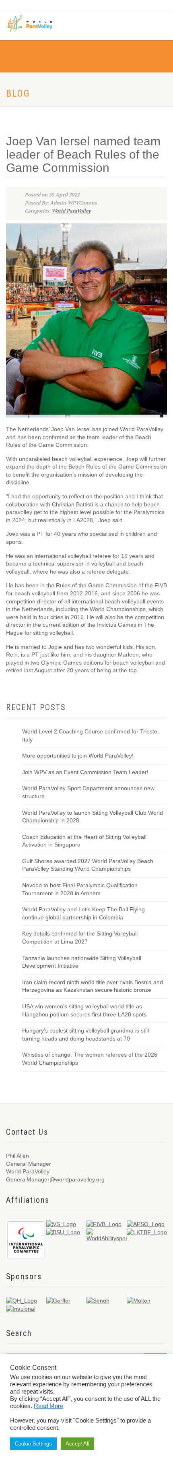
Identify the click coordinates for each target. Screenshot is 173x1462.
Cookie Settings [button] (33, 1444)
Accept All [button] (77, 1444)
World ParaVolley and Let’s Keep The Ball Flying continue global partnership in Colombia (83, 913)
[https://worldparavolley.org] (35, 23)
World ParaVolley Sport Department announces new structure (88, 792)
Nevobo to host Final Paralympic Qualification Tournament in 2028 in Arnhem (80, 889)
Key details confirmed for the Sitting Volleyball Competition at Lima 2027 (80, 937)
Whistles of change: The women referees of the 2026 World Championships (89, 1058)
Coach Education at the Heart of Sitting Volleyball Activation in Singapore (84, 841)
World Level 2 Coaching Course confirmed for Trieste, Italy (90, 735)
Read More (48, 1406)
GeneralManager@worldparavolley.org (55, 1179)
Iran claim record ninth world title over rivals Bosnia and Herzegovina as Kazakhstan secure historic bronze (92, 986)
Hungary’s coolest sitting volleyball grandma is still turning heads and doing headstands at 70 (85, 1034)
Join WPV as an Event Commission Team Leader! (85, 772)
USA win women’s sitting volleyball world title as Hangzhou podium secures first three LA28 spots (84, 1010)
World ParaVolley (71, 211)
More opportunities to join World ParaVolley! (78, 755)
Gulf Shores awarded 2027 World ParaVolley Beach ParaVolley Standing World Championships (87, 865)
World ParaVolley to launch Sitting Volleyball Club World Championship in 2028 (92, 816)
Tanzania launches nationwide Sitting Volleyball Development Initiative (81, 962)
